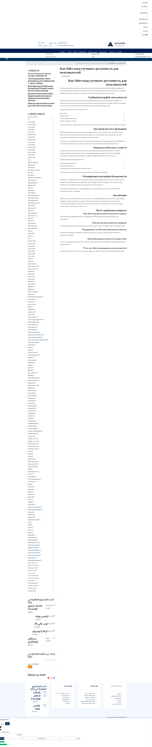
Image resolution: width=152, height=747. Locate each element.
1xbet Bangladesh (33, 195)
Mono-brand (31, 405)
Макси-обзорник (32, 565)
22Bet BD (30, 233)
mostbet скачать (32, 438)
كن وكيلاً (119, 700)
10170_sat (31, 132)
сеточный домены (32, 578)
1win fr (29, 172)
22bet (29, 231)
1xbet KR (30, 210)
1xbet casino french (33, 203)
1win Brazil (30, 167)
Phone (2, 742)
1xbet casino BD (32, 200)
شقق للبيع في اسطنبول (89, 695)
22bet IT (30, 236)
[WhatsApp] (6, 744)
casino (29, 314)
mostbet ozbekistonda (34, 431)
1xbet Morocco (32, 215)
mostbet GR (31, 421)
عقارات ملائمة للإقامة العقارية (88, 701)
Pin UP (30, 474)
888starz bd (31, 241)
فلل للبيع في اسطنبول (90, 697)
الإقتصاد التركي (33, 583)
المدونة (145, 27)
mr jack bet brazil (32, 446)
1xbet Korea (31, 208)
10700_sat (31, 155)
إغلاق (2, 724)
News (29, 454)
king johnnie (31, 383)
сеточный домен (32, 575)
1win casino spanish (33, 170)
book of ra (30, 302)
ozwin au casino (32, 466)
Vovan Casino (31, 557)
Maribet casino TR (33, 385)
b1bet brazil (31, 284)
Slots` (29, 530)
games (30, 367)
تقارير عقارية (33, 588)
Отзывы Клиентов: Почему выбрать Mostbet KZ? (39, 74)
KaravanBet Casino (33, 378)
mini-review (31, 393)
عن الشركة (144, 6)
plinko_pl (30, 497)
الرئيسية (145, 2)
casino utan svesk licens (34, 337)
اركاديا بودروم (39, 631)
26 (29, 238)
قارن (7, 723)
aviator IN (30, 271)
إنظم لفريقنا (118, 698)
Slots (29, 527)
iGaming (30, 375)
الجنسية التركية (143, 19)
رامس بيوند (41, 616)
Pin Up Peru (31, 481)
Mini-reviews (31, 395)
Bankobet (30, 286)
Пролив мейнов (32, 568)
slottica (30, 532)
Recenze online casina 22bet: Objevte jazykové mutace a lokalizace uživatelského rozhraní (40, 97)
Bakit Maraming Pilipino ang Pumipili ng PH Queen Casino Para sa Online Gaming (41, 88)
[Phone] (4, 742)
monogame (31, 413)
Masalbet (30, 388)
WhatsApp (3, 744)
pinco (29, 484)
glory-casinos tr (32, 373)
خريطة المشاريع (65, 695)
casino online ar (32, 327)
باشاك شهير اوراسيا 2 (36, 695)
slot (29, 525)
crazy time (30, 345)
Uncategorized (112, 63)
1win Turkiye (31, 180)
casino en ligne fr (32, 322)
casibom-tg (31, 312)
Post (29, 499)
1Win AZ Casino (32, 162)
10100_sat (31, 129)
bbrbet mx (30, 294)
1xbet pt (30, 218)
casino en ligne (32, 317)
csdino (29, 347)
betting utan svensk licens (35, 296)
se (28, 522)
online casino (31, 459)
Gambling (30, 362)
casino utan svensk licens (34, 334)
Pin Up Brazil (31, 476)
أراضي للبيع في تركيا (90, 699)
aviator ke (30, 274)
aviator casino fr (32, 269)
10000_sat (31, 122)
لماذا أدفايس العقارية (116, 696)
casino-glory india (32, 342)
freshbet (30, 357)
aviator (30, 261)
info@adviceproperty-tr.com (65, 45)
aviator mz (31, 276)
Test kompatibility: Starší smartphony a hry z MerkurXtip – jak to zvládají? (41, 81)
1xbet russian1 (31, 228)
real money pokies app (34, 507)
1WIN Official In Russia (34, 177)
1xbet (29, 188)
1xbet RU (30, 220)
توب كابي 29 (41, 623)
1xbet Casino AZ (32, 198)
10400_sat (31, 150)
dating (29, 350)
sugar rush (30, 535)
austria (30, 258)
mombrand (31, 398)
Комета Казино (32, 563)
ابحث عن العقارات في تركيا (63, 693)
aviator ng (30, 279)
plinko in (30, 492)
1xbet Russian (31, 226)
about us (119, 694)
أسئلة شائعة (66, 701)
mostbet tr (31, 436)
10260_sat (31, 142)
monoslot (30, 416)
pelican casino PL (32, 471)
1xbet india (30, 205)
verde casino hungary (33, 550)
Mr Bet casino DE (32, 443)
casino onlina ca (32, 324)
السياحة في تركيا (34, 585)
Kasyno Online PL (33, 380)
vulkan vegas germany (34, 560)
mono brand (31, 400)
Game (29, 365)
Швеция (30, 580)
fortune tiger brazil (33, 355)
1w (28, 160)
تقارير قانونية (33, 590)
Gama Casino (31, 360)
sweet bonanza (32, 540)
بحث (30, 666)
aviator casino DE (33, 266)
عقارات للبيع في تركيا (90, 693)
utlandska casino (32, 547)
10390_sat (31, 144)
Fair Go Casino (32, 352)
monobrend (31, 411)
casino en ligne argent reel (35, 319)
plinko (29, 489)
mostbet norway (32, 428)
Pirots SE (30, 487)
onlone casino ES (32, 464)
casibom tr (31, 309)
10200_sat (31, 137)
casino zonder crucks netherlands (37, 340)
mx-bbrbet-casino (33, 449)
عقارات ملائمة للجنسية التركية (88, 703)
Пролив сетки (31, 570)
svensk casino (31, 537)
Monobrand (31, 408)
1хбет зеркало (112, 155)
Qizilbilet (30, 502)
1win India (30, 175)
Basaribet (30, 289)
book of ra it (31, 304)
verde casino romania (33, 555)
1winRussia (31, 185)
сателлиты (30, 573)
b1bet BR (30, 281)
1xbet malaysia (32, 213)
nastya (30, 451)
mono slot (30, 403)
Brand (29, 307)
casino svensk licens (33, 332)
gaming (30, 370)
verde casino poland (33, 552)
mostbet (30, 418)
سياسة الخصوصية (117, 704)
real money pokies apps (34, 509)
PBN (29, 469)
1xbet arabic (31, 193)
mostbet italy (31, 426)
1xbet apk (30, 190)
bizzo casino (31, 299)
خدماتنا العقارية (143, 23)
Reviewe (30, 514)
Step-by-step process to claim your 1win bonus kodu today (41, 104)
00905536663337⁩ (62, 43)
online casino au (32, 461)
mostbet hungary (32, 423)
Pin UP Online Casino (33, 479)
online (29, 456)
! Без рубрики (32, 117)
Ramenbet (31, 504)
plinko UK (30, 494)
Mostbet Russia (32, 433)
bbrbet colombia (32, 291)
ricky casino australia (33, 519)
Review (30, 512)
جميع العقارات (144, 12)
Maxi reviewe (31, 390)
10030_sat (31, 127)
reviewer (30, 517)
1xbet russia (31, 223)
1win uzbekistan (32, 182)
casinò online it (32, 329)
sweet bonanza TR (33, 542)
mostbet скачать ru (33, 441)
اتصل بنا (145, 31)
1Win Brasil (31, 165)
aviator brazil (31, 264)
